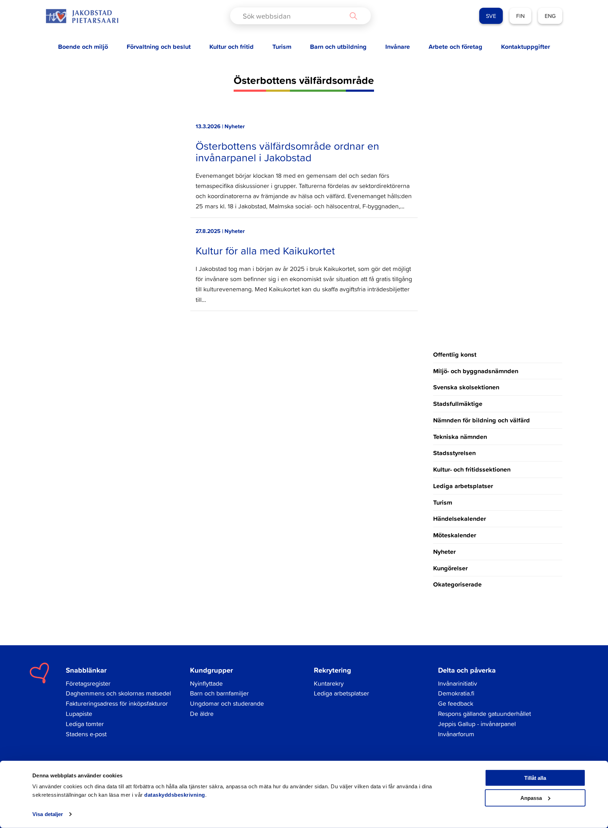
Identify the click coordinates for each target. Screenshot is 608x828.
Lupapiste (79, 713)
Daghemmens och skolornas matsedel (118, 693)
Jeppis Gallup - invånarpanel (477, 723)
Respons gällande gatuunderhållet (484, 713)
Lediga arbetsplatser (463, 485)
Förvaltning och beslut (159, 46)
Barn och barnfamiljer (219, 693)
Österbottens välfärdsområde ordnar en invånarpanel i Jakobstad (287, 151)
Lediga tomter (85, 723)
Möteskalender (454, 534)
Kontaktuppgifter (525, 46)
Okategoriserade (457, 584)
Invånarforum (456, 734)
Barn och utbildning (338, 46)
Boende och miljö (83, 46)
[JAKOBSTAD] (82, 16)
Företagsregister (88, 683)
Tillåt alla (535, 778)
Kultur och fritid (231, 46)
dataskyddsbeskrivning (174, 795)
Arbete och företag (455, 46)
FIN (520, 16)
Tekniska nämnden (460, 436)
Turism (281, 46)
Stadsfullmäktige (457, 403)
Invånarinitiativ (457, 683)
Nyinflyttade (206, 683)
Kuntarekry (329, 683)
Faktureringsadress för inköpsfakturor (117, 703)
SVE (491, 16)
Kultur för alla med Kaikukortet (265, 250)
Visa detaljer (47, 814)
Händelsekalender (459, 518)
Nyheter (444, 551)
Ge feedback (455, 703)
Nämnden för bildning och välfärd (481, 420)
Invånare (397, 46)
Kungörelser (450, 568)
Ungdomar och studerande (227, 703)
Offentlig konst (454, 354)
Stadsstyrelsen (454, 452)
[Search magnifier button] (353, 16)
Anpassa (531, 798)
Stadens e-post (86, 734)
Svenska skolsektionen (466, 387)
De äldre (202, 713)
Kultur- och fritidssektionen (472, 469)
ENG (550, 16)
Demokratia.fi (456, 693)
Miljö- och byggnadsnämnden (475, 370)
